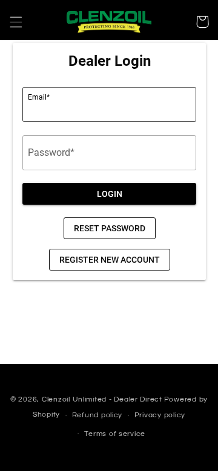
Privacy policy (159, 415)
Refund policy (97, 415)
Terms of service (114, 434)
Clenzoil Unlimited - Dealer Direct (102, 399)
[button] (16, 22)
